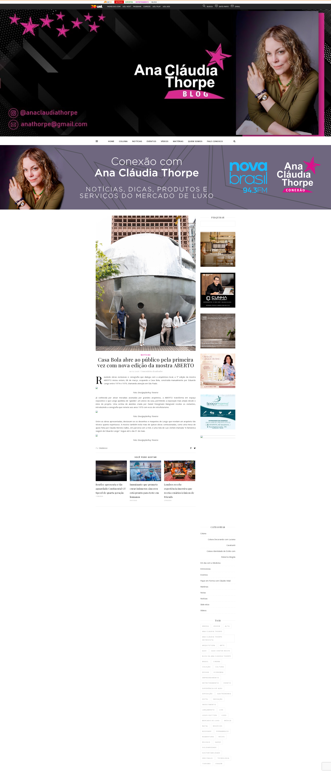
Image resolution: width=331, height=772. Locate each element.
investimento (209, 704)
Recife (222, 737)
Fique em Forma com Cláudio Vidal (215, 580)
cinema (216, 661)
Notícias (137, 141)
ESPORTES (129, 2)
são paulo (207, 758)
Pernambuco (222, 731)
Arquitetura (208, 645)
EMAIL (237, 6)
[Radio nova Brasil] (165, 208)
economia (218, 672)
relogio (206, 742)
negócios (217, 726)
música (227, 720)
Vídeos (164, 141)
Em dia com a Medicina (210, 563)
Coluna (123, 141)
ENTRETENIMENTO (142, 2)
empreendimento (210, 678)
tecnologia (223, 758)
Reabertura (208, 737)
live (221, 710)
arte (222, 645)
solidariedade (209, 747)
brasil (205, 661)
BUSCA (210, 6)
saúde (218, 742)
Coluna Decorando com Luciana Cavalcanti (221, 542)
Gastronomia (224, 694)
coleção (206, 667)
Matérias (178, 141)
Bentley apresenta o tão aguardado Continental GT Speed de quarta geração (111, 488)
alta (227, 626)
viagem (219, 764)
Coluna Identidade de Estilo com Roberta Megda (221, 554)
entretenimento (210, 683)
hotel (205, 699)
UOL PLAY (157, 6)
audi (204, 651)
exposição (207, 694)
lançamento (208, 710)
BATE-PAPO (224, 6)
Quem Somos (195, 141)
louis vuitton (209, 715)
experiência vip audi (212, 688)
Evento (227, 683)
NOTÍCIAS (119, 2)
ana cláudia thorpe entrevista (212, 638)
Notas (203, 592)
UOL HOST (127, 6)
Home (111, 141)
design (205, 672)
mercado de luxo (211, 720)
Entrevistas (205, 569)
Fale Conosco (215, 141)
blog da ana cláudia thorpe (216, 656)
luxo (224, 715)
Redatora (103, 448)
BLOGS (154, 2)
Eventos (151, 141)
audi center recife (220, 651)
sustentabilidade (211, 753)
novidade (207, 731)
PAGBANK (137, 6)
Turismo (206, 764)
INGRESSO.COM (114, 6)
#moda (205, 626)
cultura (219, 667)
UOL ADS (166, 6)
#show (217, 626)
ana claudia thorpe (212, 631)
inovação (218, 699)
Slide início (204, 604)
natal (205, 726)
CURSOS (147, 6)
